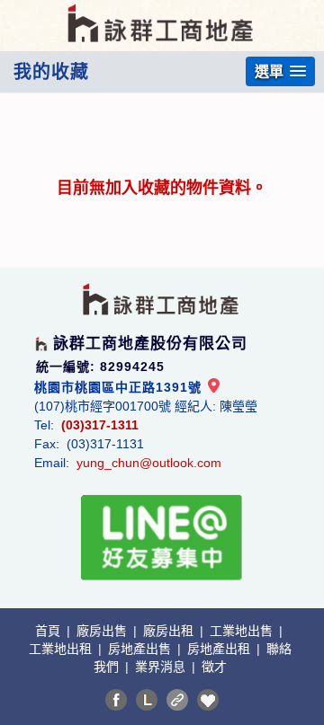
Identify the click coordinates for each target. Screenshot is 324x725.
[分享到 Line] (147, 700)
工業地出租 (62, 648)
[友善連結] (177, 700)
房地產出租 (220, 648)
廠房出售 (103, 630)
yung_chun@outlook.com (148, 462)
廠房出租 (170, 630)
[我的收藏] (208, 700)
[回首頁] (162, 12)
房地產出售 (141, 648)
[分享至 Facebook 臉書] (116, 700)
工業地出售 (243, 630)
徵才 (214, 666)
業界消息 (162, 666)
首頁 (49, 630)
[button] (280, 71)
